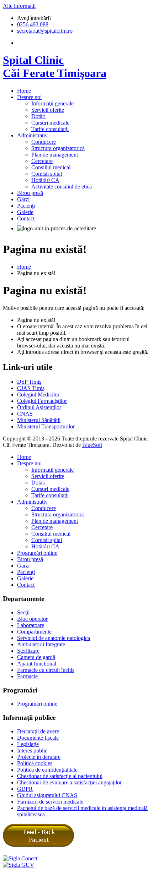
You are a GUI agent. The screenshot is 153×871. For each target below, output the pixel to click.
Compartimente (34, 632)
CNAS (25, 414)
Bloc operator (32, 619)
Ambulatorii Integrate (41, 644)
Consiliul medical (50, 167)
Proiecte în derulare (38, 757)
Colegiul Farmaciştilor (42, 401)
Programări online (37, 553)
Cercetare (42, 161)
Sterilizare (28, 651)
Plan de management (54, 155)
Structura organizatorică (58, 148)
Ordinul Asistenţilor (39, 407)
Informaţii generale (52, 103)
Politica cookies (34, 763)
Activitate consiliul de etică (61, 186)
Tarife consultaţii (50, 129)
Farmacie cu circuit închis (45, 670)
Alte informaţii (19, 6)
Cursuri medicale (50, 123)
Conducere (43, 142)
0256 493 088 (32, 24)
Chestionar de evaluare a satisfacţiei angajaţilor (69, 782)
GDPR (25, 789)
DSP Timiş (29, 382)
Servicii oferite (47, 110)
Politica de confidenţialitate (47, 770)
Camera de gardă (36, 657)
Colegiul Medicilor (38, 394)
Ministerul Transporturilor (46, 426)
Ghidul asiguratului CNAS (47, 795)
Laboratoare (30, 625)
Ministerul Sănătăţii (38, 420)
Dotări (38, 116)
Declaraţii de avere (38, 731)
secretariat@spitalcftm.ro (45, 31)
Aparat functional (36, 664)
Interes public (32, 750)
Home (24, 267)
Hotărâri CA (45, 180)
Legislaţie (28, 744)
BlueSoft (92, 445)
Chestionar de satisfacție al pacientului (59, 776)
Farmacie (27, 676)
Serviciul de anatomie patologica (53, 638)
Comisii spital (46, 174)
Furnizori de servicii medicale (50, 802)
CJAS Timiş (30, 388)
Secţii (23, 612)
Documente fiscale (38, 738)
